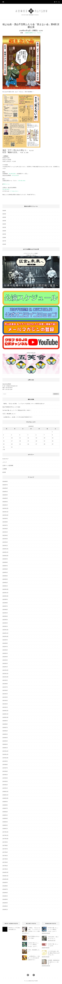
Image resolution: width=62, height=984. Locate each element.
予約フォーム (6, 184)
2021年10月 (5, 676)
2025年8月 (5, 522)
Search (56, 394)
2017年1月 (5, 869)
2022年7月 (5, 646)
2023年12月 (5, 589)
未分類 (4, 472)
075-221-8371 (15, 175)
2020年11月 (5, 714)
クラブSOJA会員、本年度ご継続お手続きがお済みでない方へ (53, 953)
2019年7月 (5, 768)
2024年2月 (5, 582)
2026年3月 (5, 498)
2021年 (4, 227)
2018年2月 (5, 825)
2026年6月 (5, 488)
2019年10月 (5, 757)
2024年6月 (5, 569)
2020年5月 (5, 734)
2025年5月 (5, 532)
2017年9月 (5, 842)
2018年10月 (5, 798)
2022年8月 (5, 643)
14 (44, 437)
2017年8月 (5, 845)
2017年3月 (5, 862)
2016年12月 (5, 872)
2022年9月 (5, 639)
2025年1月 (5, 545)
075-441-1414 (21, 180)
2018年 (4, 237)
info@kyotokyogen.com (11, 385)
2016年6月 (5, 892)
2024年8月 (5, 562)
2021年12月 (5, 670)
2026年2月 (5, 501)
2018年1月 (5, 828)
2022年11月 (5, 633)
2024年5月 (5, 572)
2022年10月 (5, 636)
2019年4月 (5, 778)
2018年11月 (5, 795)
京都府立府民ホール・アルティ (33, 32)
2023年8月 (5, 602)
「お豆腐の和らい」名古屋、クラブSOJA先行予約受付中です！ (17, 417)
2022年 (4, 224)
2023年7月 (5, 606)
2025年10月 (5, 515)
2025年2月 (5, 542)
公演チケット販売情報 (7, 465)
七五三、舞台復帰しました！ (9, 413)
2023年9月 (5, 599)
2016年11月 (5, 875)
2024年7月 (5, 565)
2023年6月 (5, 609)
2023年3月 (5, 619)
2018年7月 (5, 808)
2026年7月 (5, 484)
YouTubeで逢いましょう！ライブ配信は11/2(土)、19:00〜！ (53, 929)
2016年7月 (5, 889)
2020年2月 (5, 744)
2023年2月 (5, 623)
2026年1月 (5, 505)
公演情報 (4, 468)
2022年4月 (5, 656)
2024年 (4, 217)
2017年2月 (5, 865)
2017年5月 (5, 855)
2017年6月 (5, 852)
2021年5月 (5, 693)
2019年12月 (5, 751)
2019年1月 (5, 788)
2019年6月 (5, 771)
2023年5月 (5, 612)
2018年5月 (5, 815)
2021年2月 (5, 703)
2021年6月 (5, 690)
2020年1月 (5, 747)
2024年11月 (5, 552)
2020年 (4, 230)
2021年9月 (5, 680)
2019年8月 (5, 764)
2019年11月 (5, 754)
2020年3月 (5, 741)
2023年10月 (5, 596)
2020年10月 (5, 717)
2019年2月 (5, 784)
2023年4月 (5, 616)
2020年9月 (5, 720)
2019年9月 (5, 761)
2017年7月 (5, 848)
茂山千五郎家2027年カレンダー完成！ (11, 407)
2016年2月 (5, 906)
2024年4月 (5, 575)
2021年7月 (5, 687)
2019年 (4, 234)
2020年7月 (5, 727)
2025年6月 (5, 528)
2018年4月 (5, 818)
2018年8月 (5, 805)
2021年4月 (5, 697)
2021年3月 (5, 700)
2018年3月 (5, 821)
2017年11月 (5, 835)
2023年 (4, 220)
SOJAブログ (5, 458)
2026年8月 (5, 481)
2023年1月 (5, 626)
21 (44, 441)
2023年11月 (5, 592)
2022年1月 (5, 666)
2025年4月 (5, 535)
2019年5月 (5, 774)
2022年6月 (5, 650)
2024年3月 (5, 579)
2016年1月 (5, 909)
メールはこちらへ (14, 191)
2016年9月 (5, 882)
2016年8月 (5, 885)
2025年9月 (5, 518)
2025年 (4, 213)
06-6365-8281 (12, 173)
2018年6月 (5, 811)
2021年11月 (5, 673)
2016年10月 (5, 879)
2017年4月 (5, 859)
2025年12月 (5, 508)
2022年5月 (5, 653)
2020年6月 (5, 730)
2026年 (4, 210)
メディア (4, 462)
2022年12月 (5, 629)
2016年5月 (5, 896)
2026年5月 (5, 491)
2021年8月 (5, 683)
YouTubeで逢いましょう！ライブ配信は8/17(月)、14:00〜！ (16, 410)
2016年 (4, 244)
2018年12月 (5, 791)
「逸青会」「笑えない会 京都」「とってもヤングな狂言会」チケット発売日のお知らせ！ (23, 403)
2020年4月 (5, 737)
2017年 (4, 240)
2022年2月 (5, 663)
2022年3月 (5, 660)
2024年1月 (5, 586)
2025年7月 (5, 525)
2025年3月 (5, 538)
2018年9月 (5, 801)
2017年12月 (5, 832)
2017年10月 (5, 838)
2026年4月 (5, 495)
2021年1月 (5, 707)
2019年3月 (5, 781)
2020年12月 (5, 710)
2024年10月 (5, 555)
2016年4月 (5, 899)
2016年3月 (5, 902)
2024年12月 (5, 548)
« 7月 (3, 449)
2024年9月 (5, 559)
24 (11, 444)
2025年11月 (5, 511)
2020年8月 (5, 724)
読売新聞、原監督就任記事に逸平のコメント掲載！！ (53, 961)
